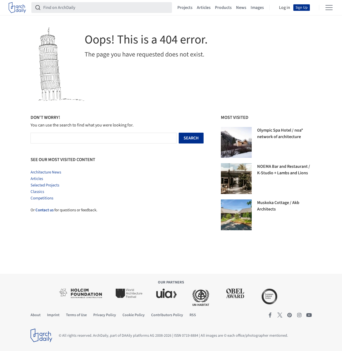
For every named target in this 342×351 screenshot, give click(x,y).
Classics (37, 192)
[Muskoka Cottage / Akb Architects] (236, 214)
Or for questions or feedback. (64, 210)
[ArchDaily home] (17, 7)
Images (257, 8)
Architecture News (46, 172)
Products (223, 8)
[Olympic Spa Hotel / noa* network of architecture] (236, 142)
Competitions (42, 198)
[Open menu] (329, 7)
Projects (184, 8)
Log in (284, 8)
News (241, 8)
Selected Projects (45, 185)
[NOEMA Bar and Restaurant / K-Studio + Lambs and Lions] (236, 178)
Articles (204, 8)
